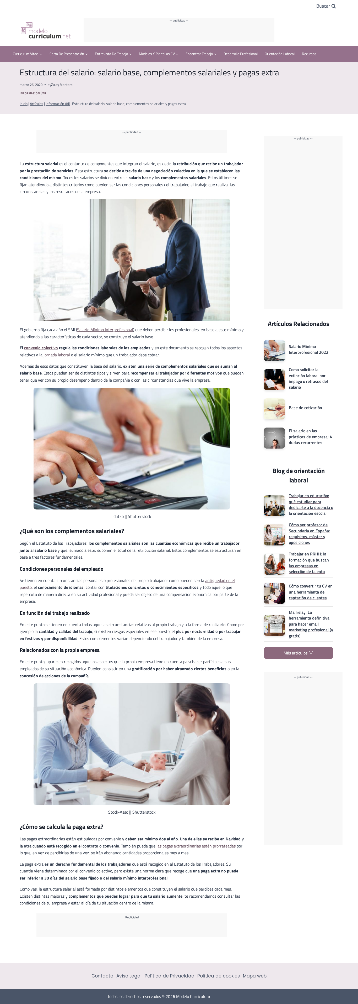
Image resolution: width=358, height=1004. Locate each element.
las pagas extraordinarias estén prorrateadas (196, 846)
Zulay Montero (62, 84)
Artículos (36, 103)
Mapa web (255, 976)
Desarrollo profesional (241, 53)
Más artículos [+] (298, 653)
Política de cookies (218, 976)
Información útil (33, 93)
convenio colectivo (41, 348)
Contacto (102, 976)
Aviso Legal (129, 976)
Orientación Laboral (280, 53)
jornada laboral (57, 355)
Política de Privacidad (169, 976)
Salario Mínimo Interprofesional (105, 329)
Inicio (24, 103)
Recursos (309, 53)
